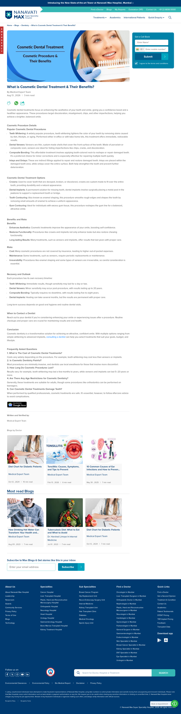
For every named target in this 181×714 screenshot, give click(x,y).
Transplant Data (163, 626)
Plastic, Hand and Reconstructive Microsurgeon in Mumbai (129, 609)
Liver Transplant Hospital (50, 596)
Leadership (9, 596)
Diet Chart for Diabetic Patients (25, 466)
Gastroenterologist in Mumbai (128, 633)
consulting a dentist (55, 337)
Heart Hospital (46, 614)
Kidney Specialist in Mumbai (127, 648)
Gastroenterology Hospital (51, 622)
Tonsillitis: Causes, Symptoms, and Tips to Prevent (63, 468)
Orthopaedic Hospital (49, 606)
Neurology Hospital (48, 610)
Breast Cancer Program (88, 592)
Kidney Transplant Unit (88, 607)
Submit (148, 56)
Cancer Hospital (46, 592)
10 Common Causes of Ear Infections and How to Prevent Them (103, 468)
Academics (115, 17)
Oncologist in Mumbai (125, 592)
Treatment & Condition (166, 600)
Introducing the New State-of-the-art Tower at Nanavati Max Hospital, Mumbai (90, 3)
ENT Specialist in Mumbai (126, 652)
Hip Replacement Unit (88, 596)
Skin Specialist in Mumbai (126, 641)
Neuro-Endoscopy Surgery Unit (92, 600)
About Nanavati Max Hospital (17, 592)
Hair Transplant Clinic (87, 611)
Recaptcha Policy (10, 701)
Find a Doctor (97, 9)
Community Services (13, 607)
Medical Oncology (86, 619)
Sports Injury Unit (86, 623)
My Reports (120, 9)
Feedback (161, 623)
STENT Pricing (163, 615)
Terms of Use (10, 615)
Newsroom (9, 600)
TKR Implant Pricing (165, 619)
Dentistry (25, 25)
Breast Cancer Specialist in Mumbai (130, 645)
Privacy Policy (10, 611)
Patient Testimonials (165, 611)
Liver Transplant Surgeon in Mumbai (131, 596)
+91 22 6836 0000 (167, 9)
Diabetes (82, 615)
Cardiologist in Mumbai (125, 618)
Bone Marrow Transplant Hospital (54, 625)
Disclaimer (80, 683)
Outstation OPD (136, 9)
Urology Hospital (47, 618)
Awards (8, 603)
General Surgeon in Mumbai (127, 629)
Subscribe (68, 567)
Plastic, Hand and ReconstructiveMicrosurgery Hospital (53, 601)
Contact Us (151, 9)
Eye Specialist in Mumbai (126, 656)
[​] (7, 674)
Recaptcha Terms (26, 701)
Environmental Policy (40, 683)
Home (9, 25)
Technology (10, 623)
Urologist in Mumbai (124, 660)
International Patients (134, 17)
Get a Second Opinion (166, 596)
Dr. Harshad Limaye (57, 536)
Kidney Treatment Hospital (51, 629)
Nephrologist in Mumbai (126, 603)
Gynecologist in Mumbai (126, 622)
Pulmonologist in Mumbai (126, 625)
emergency (2, 40)
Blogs (109, 9)
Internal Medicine (86, 603)
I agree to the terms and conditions (153, 63)
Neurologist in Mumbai (125, 614)
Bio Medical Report (62, 683)
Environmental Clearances (16, 683)
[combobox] (140, 49)
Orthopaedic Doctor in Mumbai (129, 600)
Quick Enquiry (155, 17)
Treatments (99, 17)
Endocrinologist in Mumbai (127, 637)
